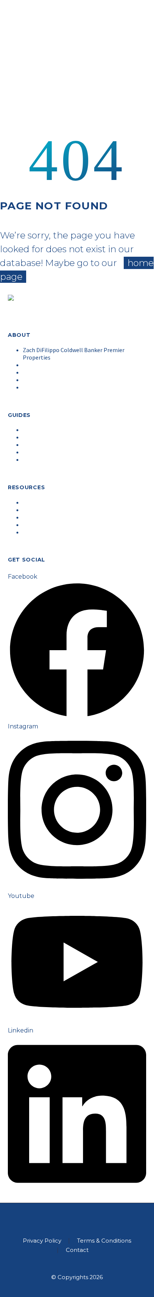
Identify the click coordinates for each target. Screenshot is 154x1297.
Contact (77, 1250)
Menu (132, 124)
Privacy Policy (42, 1241)
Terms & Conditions (104, 1241)
